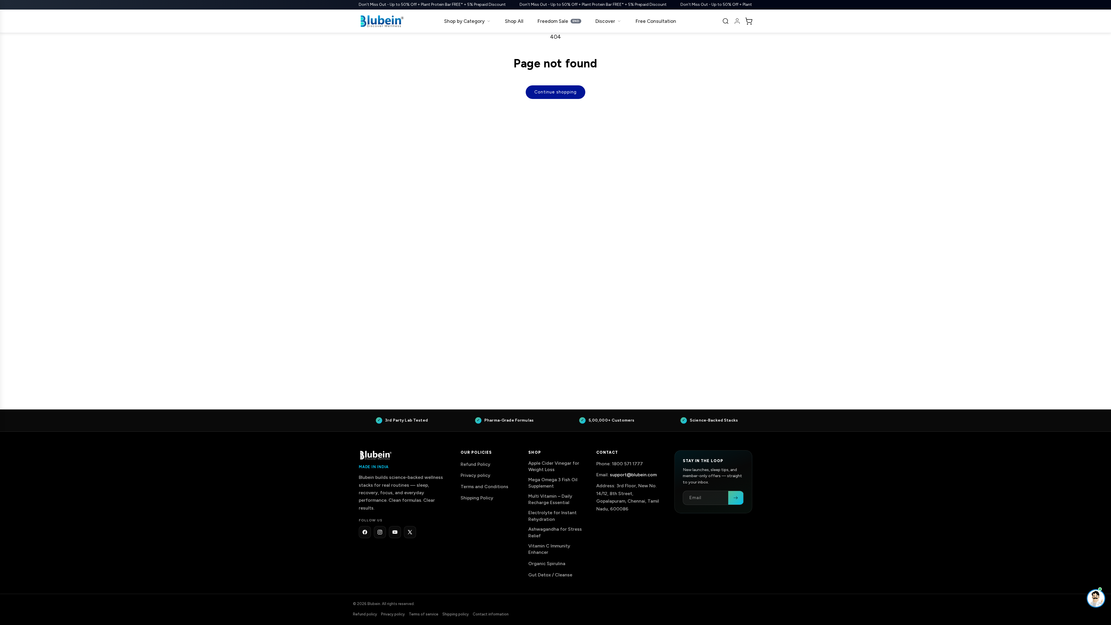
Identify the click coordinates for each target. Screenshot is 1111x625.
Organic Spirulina (546, 563)
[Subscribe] (735, 498)
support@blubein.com (633, 474)
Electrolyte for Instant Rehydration (552, 516)
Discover (605, 21)
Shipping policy (455, 614)
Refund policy (365, 614)
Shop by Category (464, 21)
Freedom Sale (558, 21)
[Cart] (748, 21)
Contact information (491, 614)
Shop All (514, 21)
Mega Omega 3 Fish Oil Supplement (552, 483)
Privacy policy (475, 475)
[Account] (737, 21)
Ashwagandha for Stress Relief (555, 532)
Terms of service (423, 614)
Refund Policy (475, 464)
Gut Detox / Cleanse (550, 575)
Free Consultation (655, 21)
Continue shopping (555, 92)
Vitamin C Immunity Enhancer (549, 549)
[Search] (725, 21)
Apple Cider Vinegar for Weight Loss (553, 466)
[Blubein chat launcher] (1096, 598)
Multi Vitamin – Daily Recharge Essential (550, 499)
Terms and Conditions (484, 487)
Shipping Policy (477, 498)
